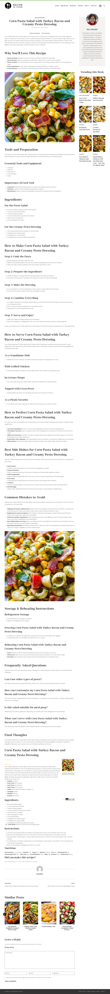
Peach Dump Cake (48, 926)
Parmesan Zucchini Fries (84, 128)
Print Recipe (46, 33)
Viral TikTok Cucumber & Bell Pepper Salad (61, 885)
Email (31, 973)
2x (70, 799)
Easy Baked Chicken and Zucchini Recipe (85, 159)
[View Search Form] (104, 6)
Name (7, 973)
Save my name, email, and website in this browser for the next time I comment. (28, 977)
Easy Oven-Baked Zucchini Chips (85, 100)
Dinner (80, 5)
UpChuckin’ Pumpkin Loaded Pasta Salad (12, 928)
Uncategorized (40, 17)
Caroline (36, 27)
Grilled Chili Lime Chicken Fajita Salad (30, 928)
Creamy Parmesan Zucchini (96, 129)
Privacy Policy (82, 991)
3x (73, 799)
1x (67, 799)
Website (56, 973)
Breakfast (64, 5)
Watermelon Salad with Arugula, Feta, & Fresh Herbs (21, 885)
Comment (9, 952)
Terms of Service (91, 991)
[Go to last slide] (4, 914)
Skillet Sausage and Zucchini (98, 99)
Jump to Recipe (35, 33)
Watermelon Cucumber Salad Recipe (67, 928)
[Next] (74, 914)
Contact (94, 5)
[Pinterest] (100, 6)
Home (57, 5)
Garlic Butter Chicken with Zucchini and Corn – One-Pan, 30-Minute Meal (99, 161)
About (87, 5)
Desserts (73, 5)
